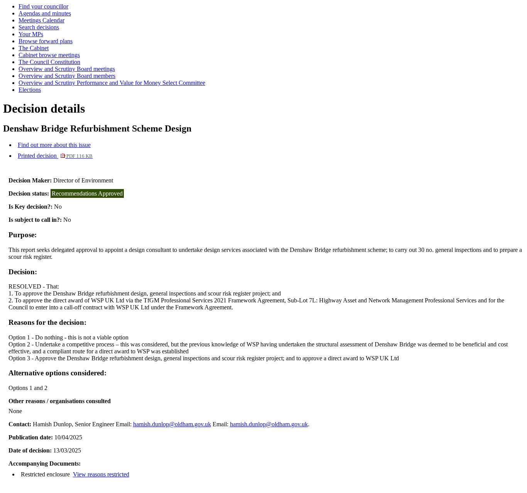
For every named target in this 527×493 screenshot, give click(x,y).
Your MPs (31, 34)
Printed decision (55, 155)
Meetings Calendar (41, 20)
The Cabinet (34, 48)
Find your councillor (43, 6)
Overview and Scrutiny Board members (67, 76)
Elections (30, 89)
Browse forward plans (46, 41)
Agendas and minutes (45, 13)
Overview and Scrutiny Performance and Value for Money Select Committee (112, 82)
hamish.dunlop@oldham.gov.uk (172, 424)
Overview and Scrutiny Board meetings (67, 69)
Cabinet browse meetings (49, 55)
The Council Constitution (49, 62)
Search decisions (39, 27)
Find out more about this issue (54, 145)
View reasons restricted (101, 474)
